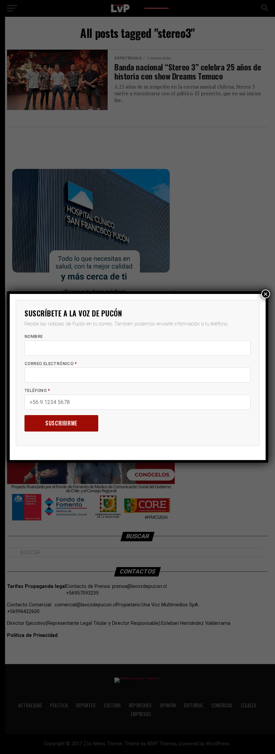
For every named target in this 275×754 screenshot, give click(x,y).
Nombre (33, 336)
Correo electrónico (50, 363)
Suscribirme (61, 423)
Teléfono (37, 390)
